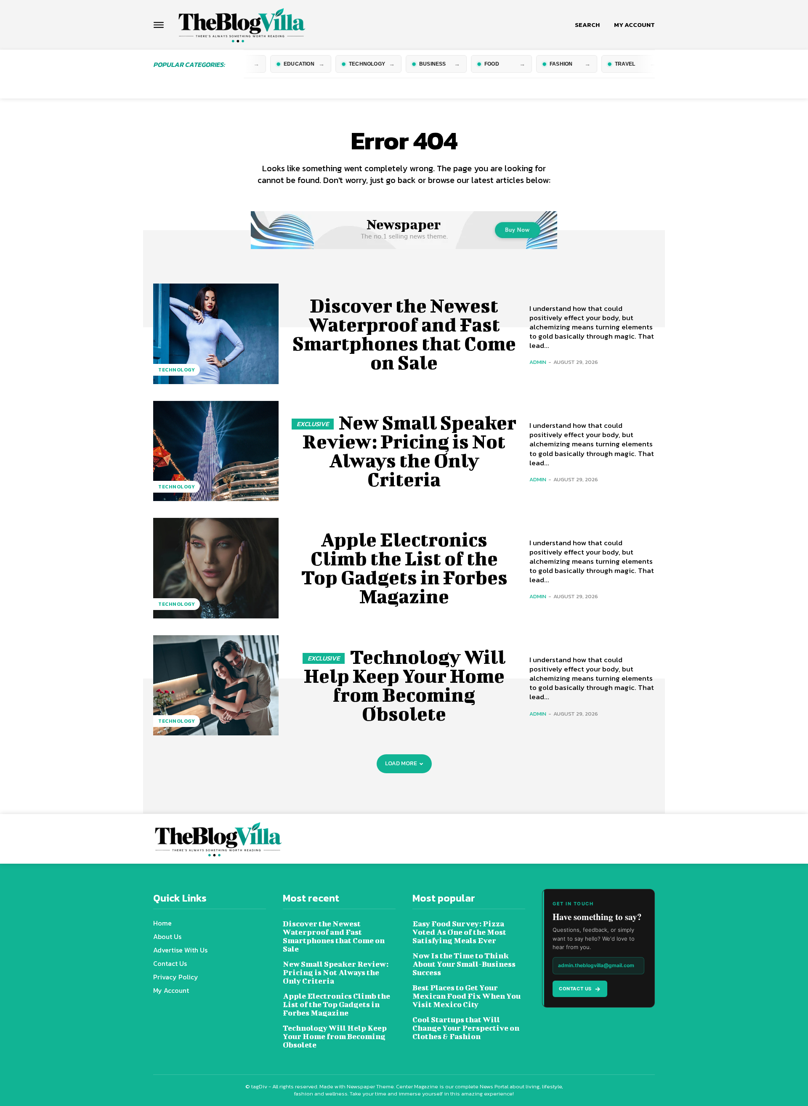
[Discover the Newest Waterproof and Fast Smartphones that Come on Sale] (216, 334)
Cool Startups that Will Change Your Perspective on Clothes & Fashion (465, 1028)
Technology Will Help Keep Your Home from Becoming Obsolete (404, 685)
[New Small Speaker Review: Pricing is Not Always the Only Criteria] (216, 451)
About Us (167, 936)
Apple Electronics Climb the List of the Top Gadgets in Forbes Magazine (404, 567)
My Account (171, 990)
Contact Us (170, 963)
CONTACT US (580, 989)
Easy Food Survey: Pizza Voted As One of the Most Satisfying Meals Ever (459, 932)
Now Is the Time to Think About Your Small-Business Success (464, 964)
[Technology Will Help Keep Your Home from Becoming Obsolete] (216, 685)
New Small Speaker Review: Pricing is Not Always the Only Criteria (409, 450)
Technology (176, 370)
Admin (537, 362)
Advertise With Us (180, 950)
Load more (401, 763)
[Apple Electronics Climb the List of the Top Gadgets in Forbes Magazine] (216, 568)
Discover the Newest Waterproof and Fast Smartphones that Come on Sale (404, 333)
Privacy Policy (175, 977)
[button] (587, 25)
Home (162, 923)
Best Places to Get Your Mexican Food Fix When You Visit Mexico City (466, 996)
